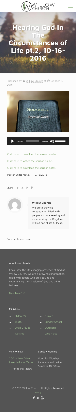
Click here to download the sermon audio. (31, 154)
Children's (20, 316)
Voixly (38, 392)
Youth (18, 321)
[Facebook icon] (33, 397)
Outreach (50, 327)
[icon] (42, 397)
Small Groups (22, 327)
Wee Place (51, 333)
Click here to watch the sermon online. (29, 160)
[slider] (61, 141)
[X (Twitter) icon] (38, 397)
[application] (38, 141)
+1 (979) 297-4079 (20, 369)
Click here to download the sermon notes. (31, 167)
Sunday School (53, 321)
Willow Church (34, 80)
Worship (19, 333)
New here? (15, 293)
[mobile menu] (70, 6)
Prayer (49, 316)
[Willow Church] (38, 6)
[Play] (13, 141)
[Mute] (52, 141)
